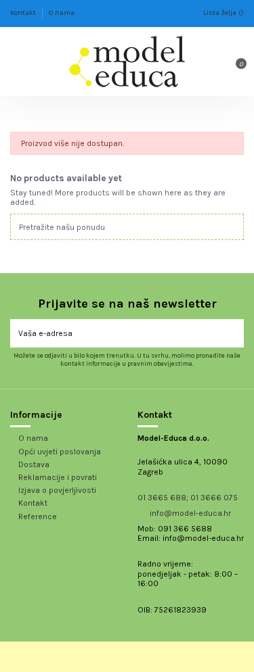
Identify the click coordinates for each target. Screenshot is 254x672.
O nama (62, 12)
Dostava (33, 464)
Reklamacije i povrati (57, 477)
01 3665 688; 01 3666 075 (187, 497)
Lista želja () (223, 12)
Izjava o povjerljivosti (57, 490)
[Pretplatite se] (236, 333)
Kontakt (24, 12)
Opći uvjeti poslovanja (59, 451)
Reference (37, 516)
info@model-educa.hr (190, 513)
